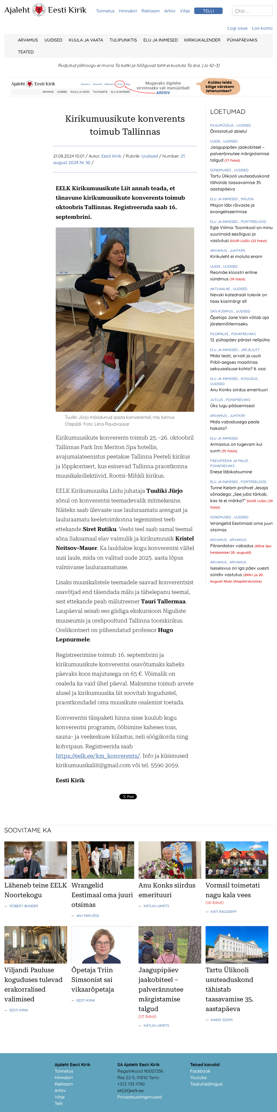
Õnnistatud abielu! (228, 131)
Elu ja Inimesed (160, 40)
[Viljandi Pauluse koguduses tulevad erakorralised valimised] (35, 962)
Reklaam (150, 10)
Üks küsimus (222, 311)
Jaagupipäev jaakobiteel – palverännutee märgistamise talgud (239, 153)
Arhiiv (170, 10)
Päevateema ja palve (229, 460)
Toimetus (105, 10)
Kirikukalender (202, 40)
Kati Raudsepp (224, 911)
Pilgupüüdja (222, 125)
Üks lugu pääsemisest (232, 405)
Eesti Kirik (67, 10)
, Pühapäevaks (242, 334)
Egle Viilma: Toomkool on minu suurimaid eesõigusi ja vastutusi (241, 234)
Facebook (200, 1071)
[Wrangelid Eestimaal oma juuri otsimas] (102, 877)
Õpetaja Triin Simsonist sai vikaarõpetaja (92, 979)
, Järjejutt (249, 350)
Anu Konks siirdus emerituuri (239, 389)
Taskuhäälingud (206, 1084)
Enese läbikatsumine (231, 471)
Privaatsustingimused (139, 1097)
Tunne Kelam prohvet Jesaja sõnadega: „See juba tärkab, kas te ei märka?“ (239, 494)
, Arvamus (237, 540)
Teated (26, 52)
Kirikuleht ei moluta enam (236, 256)
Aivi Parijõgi (88, 915)
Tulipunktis (123, 40)
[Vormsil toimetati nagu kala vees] (237, 877)
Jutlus (217, 399)
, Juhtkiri (236, 250)
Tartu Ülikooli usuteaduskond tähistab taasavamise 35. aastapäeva (239, 182)
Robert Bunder (23, 906)
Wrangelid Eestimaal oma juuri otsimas (102, 895)
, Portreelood (252, 221)
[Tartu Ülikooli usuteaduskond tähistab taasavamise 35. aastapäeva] (237, 962)
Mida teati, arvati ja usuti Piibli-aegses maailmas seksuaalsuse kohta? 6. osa (238, 362)
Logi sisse (237, 28)
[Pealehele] (39, 15)
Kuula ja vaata (86, 40)
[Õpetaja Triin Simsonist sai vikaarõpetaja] (102, 962)
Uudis (215, 141)
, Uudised (243, 125)
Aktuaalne (220, 289)
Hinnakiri (128, 10)
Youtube (198, 1077)
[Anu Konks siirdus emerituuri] (169, 877)
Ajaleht (17, 10)
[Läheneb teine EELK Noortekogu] (35, 877)
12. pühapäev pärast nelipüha (240, 339)
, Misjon (246, 199)
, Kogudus (249, 378)
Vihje (185, 10)
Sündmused (221, 170)
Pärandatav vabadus (232, 545)
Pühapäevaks (242, 40)
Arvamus (28, 40)
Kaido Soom (222, 1020)
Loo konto (262, 28)
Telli (58, 1103)
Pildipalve (219, 334)
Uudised (53, 40)
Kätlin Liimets (156, 906)
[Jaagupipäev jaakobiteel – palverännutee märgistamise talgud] (169, 962)
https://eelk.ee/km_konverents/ (98, 756)
